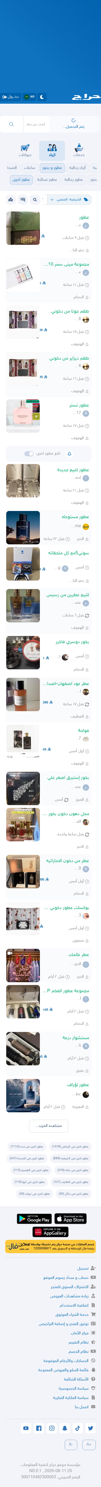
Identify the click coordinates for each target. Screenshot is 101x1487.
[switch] (29, 453)
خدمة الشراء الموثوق (72, 1314)
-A (71, 1444)
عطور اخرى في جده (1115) (27, 1146)
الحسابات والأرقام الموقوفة (66, 1361)
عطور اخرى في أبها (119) (30, 1182)
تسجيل (83, 1268)
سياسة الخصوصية (74, 1388)
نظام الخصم (79, 1351)
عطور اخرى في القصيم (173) (31, 1170)
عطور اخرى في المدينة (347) (27, 1158)
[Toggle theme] (42, 97)
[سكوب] (23, 200)
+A (89, 1444)
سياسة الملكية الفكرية (71, 1398)
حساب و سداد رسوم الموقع (66, 1278)
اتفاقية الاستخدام (74, 1305)
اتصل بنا (82, 1407)
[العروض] (10, 200)
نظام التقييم (79, 1342)
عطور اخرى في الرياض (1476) (70, 1146)
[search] (11, 124)
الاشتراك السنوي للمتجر (70, 1287)
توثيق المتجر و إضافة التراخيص (64, 1324)
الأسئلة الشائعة (76, 1379)
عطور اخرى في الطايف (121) (71, 1182)
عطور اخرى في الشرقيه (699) (71, 1158)
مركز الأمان (80, 1333)
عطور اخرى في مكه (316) (73, 1170)
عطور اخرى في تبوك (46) (34, 1194)
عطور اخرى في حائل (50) (74, 1194)
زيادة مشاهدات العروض (69, 1296)
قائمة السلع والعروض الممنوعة (63, 1370)
